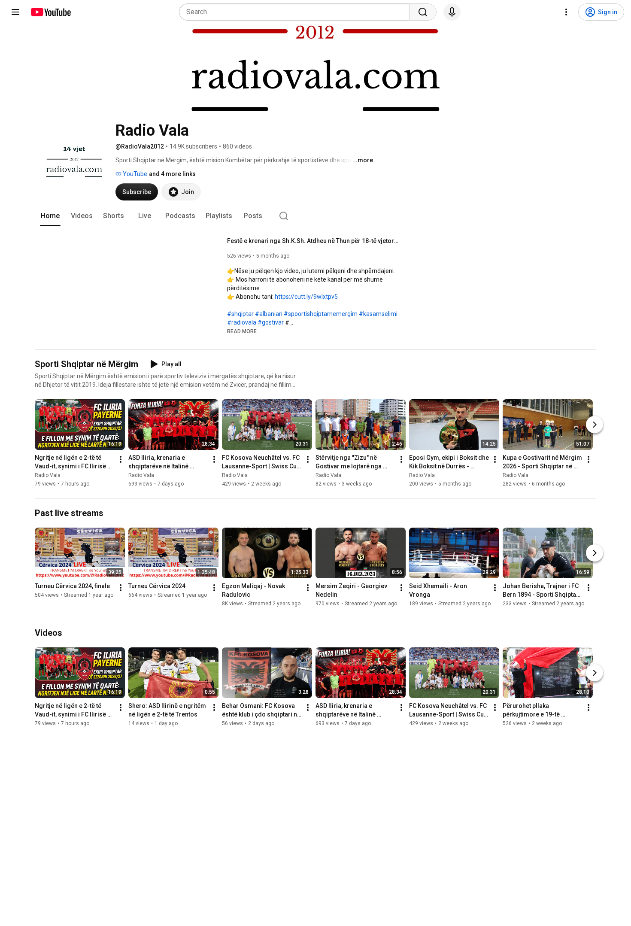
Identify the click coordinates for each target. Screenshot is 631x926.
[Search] (423, 12)
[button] (242, 331)
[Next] (594, 424)
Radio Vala (48, 475)
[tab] (50, 216)
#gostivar (271, 322)
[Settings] (566, 12)
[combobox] (296, 12)
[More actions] (120, 459)
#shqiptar (240, 313)
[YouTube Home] (50, 12)
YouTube (134, 173)
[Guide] (15, 12)
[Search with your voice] (452, 12)
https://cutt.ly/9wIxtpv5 (306, 296)
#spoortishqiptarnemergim (321, 313)
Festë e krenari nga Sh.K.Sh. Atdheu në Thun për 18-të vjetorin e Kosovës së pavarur (313, 240)
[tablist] (315, 216)
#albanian (268, 313)
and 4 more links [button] (172, 173)
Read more (242, 331)
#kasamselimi (378, 313)
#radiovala (241, 322)
